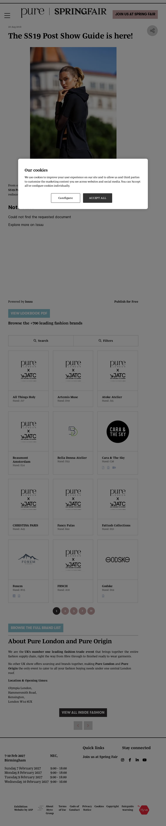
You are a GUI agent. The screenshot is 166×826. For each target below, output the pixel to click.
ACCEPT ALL (97, 198)
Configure (65, 198)
